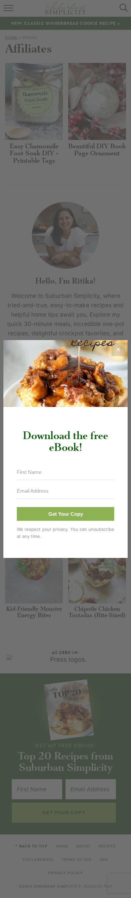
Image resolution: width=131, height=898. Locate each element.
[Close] (118, 349)
